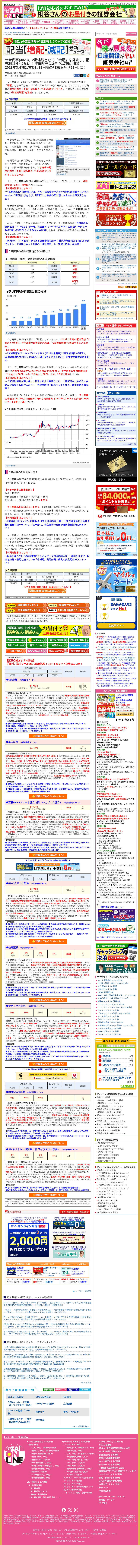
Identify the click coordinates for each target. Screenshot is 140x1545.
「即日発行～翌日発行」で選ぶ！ (77, 1472)
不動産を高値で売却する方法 (110, 1022)
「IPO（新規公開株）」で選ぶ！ (41, 1463)
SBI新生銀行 (116, 415)
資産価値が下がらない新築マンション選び (116, 1025)
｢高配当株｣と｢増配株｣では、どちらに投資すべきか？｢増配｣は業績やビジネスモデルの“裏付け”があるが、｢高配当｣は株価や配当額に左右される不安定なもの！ (47, 195)
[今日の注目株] (114, 22)
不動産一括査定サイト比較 (109, 1112)
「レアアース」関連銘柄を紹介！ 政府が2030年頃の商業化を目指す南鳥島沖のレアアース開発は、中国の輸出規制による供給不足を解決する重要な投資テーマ (119, 258)
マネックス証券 (71, 1412)
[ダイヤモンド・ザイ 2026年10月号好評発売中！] (29, 17)
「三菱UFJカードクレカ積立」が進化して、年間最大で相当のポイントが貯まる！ (117, 102)
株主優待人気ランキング (39, 1491)
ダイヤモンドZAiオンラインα (112, 1496)
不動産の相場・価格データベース (111, 1133)
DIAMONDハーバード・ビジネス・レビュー (63, 1538)
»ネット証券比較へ (80, 1426)
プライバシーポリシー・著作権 (86, 1530)
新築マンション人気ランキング (110, 1115)
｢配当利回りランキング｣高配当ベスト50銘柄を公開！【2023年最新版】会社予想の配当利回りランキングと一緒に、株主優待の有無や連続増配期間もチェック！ (47, 524)
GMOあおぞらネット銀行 (116, 430)
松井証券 (40, 1412)
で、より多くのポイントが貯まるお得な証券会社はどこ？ (117, 120)
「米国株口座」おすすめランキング (113, 1176)
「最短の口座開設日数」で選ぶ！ (42, 1454)
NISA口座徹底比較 (106, 992)
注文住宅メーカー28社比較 (108, 1130)
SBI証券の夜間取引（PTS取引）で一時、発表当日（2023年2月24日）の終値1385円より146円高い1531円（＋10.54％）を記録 (46, 226)
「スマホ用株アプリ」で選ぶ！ (41, 1475)
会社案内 (70, 1530)
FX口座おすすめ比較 (106, 1143)
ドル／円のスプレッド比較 (109, 1209)
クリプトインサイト (109, 1534)
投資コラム (104, 1487)
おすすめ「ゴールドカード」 (110, 1191)
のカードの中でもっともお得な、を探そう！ (117, 114)
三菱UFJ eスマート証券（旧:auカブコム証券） (115, 355)
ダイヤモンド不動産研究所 (91, 1534)
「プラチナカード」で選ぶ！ (75, 1466)
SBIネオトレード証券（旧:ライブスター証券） (116, 372)
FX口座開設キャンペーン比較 (111, 1149)
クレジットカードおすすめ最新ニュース (78, 1487)
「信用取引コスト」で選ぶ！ (40, 1460)
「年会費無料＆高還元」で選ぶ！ (77, 1457)
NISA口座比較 (105, 1445)
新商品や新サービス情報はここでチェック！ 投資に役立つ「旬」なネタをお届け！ (117, 81)
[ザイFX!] (132, 22)
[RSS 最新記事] (88, 75)
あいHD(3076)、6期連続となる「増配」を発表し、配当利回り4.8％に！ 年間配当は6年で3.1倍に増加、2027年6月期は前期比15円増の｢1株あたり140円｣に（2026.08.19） (46, 1377)
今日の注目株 (105, 1491)
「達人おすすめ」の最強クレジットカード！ (81, 1448)
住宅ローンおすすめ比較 (108, 1019)
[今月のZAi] (105, 22)
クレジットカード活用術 (73, 1481)
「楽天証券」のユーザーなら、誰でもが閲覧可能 (117, 137)
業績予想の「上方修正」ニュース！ (112, 1179)
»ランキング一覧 (127, 318)
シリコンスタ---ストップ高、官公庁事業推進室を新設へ (117, 308)
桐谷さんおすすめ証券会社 (109, 1001)
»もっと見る (86, 1382)
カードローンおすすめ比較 (109, 1034)
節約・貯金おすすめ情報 (108, 1031)
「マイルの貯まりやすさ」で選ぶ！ (78, 1460)
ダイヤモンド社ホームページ (55, 1530)
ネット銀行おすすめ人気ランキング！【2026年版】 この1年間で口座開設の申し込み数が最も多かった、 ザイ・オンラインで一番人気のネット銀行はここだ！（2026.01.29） (47, 1332)
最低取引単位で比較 (106, 1158)
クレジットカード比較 (72, 1445)
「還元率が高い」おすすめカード (112, 1185)
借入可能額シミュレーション (110, 1106)
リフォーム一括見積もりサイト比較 (112, 1127)
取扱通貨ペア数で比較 (107, 1206)
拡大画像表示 (11, 133)
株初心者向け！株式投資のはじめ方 (113, 998)
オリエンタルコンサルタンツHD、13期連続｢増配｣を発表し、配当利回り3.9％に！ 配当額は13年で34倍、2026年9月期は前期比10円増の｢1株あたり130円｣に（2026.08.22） (47, 1362)
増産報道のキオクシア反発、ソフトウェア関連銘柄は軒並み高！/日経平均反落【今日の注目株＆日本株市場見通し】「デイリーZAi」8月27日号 (117, 88)
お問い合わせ (38, 1530)
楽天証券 (40, 1420)
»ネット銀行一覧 (129, 444)
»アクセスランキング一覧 (127, 284)
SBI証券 (67, 1397)
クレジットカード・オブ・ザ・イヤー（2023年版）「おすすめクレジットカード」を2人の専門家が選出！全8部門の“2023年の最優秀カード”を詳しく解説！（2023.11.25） (47, 1304)
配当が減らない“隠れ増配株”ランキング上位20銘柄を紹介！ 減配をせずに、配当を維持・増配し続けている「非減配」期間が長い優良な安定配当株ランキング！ (47, 559)
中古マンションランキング (108, 1118)
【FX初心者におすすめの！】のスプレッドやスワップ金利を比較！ (117, 148)
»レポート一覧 (114, 318)
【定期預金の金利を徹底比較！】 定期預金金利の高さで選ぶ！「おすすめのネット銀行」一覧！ (119, 276)
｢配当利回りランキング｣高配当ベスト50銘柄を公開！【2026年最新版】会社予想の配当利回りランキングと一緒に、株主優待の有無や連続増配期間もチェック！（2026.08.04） (47, 1325)
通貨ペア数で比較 (105, 1161)
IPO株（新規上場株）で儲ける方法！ (114, 983)
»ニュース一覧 (102, 318)
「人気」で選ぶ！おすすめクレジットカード (81, 1454)
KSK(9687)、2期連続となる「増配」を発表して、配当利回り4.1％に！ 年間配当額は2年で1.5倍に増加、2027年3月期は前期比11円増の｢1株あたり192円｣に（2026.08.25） (47, 1355)
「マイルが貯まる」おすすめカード (113, 1188)
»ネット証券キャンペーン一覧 (124, 387)
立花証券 (67, 1403)
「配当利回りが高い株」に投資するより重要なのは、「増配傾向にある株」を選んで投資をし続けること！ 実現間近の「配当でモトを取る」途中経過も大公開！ (46, 384)
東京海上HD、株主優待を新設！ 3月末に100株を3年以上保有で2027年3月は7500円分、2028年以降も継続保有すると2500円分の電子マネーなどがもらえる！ (119, 247)
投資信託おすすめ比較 (107, 989)
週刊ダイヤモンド (73, 1534)
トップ (6, 32)
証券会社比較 (33, 1445)
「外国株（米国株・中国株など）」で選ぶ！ (46, 1466)
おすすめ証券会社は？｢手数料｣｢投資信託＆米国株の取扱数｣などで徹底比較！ (117, 125)
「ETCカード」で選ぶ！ (74, 1475)
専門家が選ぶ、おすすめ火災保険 (111, 1121)
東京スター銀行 (116, 399)
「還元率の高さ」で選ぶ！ (75, 1451)
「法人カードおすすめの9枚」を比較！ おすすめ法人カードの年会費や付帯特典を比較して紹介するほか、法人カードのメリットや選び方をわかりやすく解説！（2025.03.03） (47, 1311)
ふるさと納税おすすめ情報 (109, 1028)
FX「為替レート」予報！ (107, 1212)
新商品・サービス (106, 1500)
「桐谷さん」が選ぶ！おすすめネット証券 (45, 1451)
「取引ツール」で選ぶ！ (39, 1472)
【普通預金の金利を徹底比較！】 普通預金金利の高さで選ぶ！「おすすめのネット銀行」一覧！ (119, 267)
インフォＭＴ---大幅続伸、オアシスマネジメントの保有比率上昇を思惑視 (117, 302)
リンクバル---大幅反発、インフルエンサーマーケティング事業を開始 (117, 314)
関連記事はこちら (39, 1222)
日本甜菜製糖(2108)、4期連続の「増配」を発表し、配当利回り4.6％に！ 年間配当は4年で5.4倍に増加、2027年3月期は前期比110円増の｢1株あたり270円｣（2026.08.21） (47, 1370)
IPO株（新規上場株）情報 (110, 1451)
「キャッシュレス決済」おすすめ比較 (114, 1013)
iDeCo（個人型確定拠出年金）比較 (114, 1448)
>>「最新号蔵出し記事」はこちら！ (110, 907)
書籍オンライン (86, 1538)
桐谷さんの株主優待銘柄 (39, 1494)
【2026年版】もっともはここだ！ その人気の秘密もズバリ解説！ (117, 143)
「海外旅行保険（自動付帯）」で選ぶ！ (79, 1469)
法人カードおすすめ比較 (108, 1010)
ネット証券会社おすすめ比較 (110, 980)
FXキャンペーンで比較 (108, 1200)
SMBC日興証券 (43, 1397)
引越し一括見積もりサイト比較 (110, 1124)
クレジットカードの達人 (73, 1484)
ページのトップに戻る (83, 1291)
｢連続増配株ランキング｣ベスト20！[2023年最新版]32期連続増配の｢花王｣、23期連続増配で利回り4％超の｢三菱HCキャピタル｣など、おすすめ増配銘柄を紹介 (47, 357)
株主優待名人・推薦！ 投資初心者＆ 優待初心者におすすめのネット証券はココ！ (117, 154)
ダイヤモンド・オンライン (55, 1534)
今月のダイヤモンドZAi (109, 1484)
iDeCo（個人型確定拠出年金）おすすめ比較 (117, 995)
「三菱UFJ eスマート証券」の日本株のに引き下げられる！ (117, 108)
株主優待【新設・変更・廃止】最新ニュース (46, 1497)
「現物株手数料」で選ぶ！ (40, 1457)
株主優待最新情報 (35, 1485)
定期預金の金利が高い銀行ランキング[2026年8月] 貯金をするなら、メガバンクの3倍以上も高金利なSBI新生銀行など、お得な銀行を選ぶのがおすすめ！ (119, 236)
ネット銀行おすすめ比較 (108, 1016)
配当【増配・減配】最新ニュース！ (21, 32)
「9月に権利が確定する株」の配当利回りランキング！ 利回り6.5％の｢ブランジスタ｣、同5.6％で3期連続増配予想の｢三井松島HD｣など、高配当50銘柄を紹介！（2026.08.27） (47, 1348)
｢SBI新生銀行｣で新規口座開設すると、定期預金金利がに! (117, 131)
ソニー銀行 (116, 422)
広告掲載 (103, 1530)
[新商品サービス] (124, 22)
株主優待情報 (35, 1488)
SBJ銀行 (116, 407)
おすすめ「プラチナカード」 (110, 1194)
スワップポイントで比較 (108, 1155)
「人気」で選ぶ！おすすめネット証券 (43, 1448)
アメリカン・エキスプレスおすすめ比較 (115, 1007)
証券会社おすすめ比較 (106, 1170)
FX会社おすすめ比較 (106, 1197)
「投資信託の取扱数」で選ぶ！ (41, 1469)
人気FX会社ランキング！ (109, 1146)
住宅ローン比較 (103, 1097)
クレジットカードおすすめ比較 (111, 1004)
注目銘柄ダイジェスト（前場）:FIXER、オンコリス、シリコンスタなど (116, 296)
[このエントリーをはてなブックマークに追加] (84, 75)
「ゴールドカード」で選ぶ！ (75, 1463)
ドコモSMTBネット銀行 (116, 438)
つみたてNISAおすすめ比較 (111, 1441)
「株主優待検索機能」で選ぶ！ (41, 1478)
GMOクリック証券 (45, 1403)
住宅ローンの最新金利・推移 (110, 1100)
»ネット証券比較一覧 (104, 387)
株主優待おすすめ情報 (107, 986)
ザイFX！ (103, 1503)
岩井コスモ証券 (15, 1397)
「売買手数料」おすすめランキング (113, 1173)
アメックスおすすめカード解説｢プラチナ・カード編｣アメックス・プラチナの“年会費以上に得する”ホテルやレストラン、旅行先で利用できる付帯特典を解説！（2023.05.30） (47, 1318)
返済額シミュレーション (108, 1103)
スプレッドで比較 (105, 1152)
